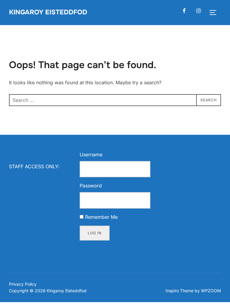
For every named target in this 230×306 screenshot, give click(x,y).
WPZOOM (211, 290)
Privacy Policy (23, 284)
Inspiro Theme (179, 290)
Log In (95, 233)
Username (91, 154)
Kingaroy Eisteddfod (48, 12)
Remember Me (101, 217)
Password (91, 186)
